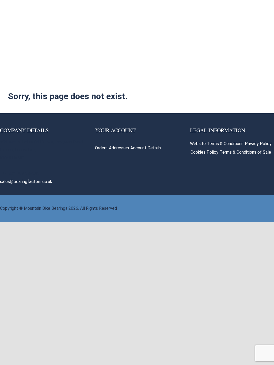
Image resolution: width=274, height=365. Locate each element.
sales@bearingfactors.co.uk (26, 181)
